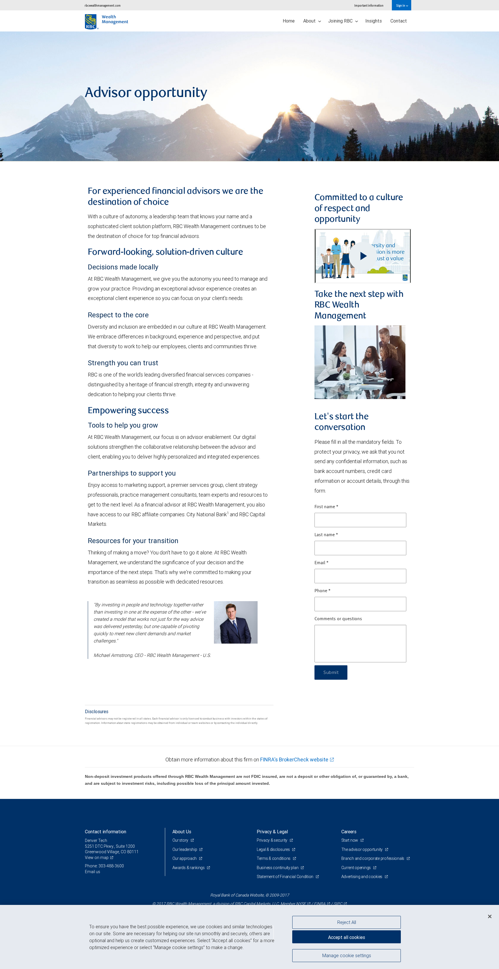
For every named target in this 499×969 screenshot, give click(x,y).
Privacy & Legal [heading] (272, 831)
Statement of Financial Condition (285, 876)
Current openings (356, 867)
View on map (97, 857)
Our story (180, 840)
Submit (330, 672)
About (310, 21)
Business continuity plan (278, 867)
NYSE (301, 903)
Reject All (346, 922)
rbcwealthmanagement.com (103, 5)
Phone (322, 591)
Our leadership (185, 849)
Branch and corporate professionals (373, 858)
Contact (398, 21)
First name (326, 507)
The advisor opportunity (362, 849)
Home (289, 21)
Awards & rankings (189, 867)
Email (321, 563)
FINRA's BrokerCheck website (294, 759)
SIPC (338, 903)
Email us (92, 871)
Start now (350, 840)
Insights (373, 21)
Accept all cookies (346, 937)
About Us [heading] (181, 831)
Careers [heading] (348, 831)
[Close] (489, 916)
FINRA (319, 903)
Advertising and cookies (362, 876)
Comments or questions (338, 619)
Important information (368, 5)
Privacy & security (272, 840)
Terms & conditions (274, 858)
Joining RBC (341, 21)
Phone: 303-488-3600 (104, 866)
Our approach (185, 858)
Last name (326, 535)
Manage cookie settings (346, 955)
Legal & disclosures (274, 849)
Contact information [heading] (105, 831)
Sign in (401, 5)
